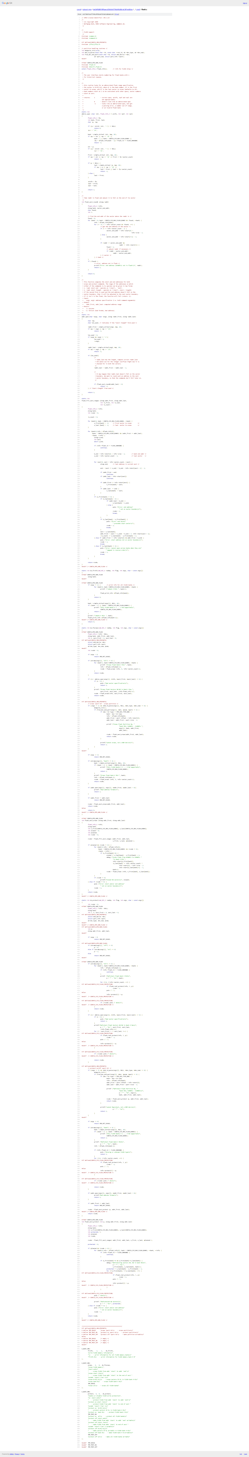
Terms (22, 1454)
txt (241, 1454)
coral (79, 9)
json (245, 1454)
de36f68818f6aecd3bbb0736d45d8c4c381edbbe (113, 9)
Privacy (17, 1454)
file (116, 14)
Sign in (245, 3)
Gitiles (12, 1454)
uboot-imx (87, 9)
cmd (138, 9)
